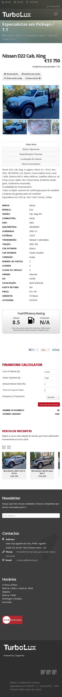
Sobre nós (30, 689)
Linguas (19, 2)
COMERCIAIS (24, 682)
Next (9, 447)
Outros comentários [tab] (31, 164)
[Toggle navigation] (56, 14)
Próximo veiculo (32, 78)
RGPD (22, 689)
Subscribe (8, 522)
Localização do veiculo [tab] (31, 159)
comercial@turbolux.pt (27, 560)
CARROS (13, 682)
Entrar (7, 2)
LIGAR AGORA (54, 6)
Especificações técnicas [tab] (31, 154)
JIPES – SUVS (53, 686)
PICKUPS (14, 689)
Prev (4, 447)
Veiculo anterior (12, 74)
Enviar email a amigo (14, 78)
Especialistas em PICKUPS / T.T (24, 686)
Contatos (35, 682)
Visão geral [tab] (31, 144)
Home (43, 686)
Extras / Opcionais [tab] (31, 149)
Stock (38, 689)
